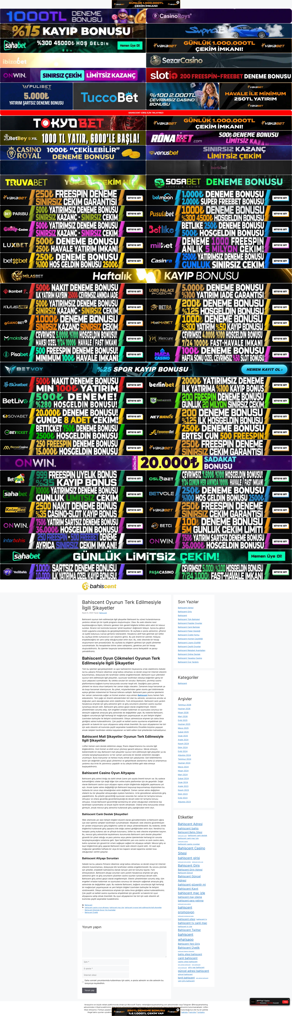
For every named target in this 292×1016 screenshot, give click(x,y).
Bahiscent (88, 905)
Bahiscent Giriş (185, 611)
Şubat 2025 (183, 732)
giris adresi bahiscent (184, 964)
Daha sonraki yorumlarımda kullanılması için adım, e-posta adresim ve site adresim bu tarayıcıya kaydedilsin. (124, 982)
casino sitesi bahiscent (187, 961)
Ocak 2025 (183, 736)
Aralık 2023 (183, 786)
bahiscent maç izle (117, 907)
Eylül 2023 (183, 798)
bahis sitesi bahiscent (190, 954)
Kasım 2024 (183, 743)
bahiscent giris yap (197, 862)
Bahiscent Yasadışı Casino (190, 658)
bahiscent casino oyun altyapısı (97, 907)
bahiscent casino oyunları (189, 844)
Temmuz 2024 (184, 759)
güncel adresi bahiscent (193, 971)
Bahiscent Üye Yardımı (188, 662)
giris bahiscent (196, 964)
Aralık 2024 (183, 740)
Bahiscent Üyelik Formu (188, 635)
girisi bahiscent (182, 967)
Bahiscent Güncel (185, 873)
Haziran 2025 (184, 724)
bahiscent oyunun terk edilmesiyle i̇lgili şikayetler (143, 907)
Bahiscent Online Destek (189, 654)
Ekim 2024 (183, 747)
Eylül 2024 (183, 751)
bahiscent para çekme (184, 904)
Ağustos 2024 (184, 755)
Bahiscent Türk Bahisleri (189, 619)
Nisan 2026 (183, 712)
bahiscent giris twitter (184, 862)
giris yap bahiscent (196, 967)
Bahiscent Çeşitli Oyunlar (189, 646)
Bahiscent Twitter (189, 930)
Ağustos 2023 (184, 802)
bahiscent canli (182, 835)
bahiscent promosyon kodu (186, 916)
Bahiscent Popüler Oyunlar (190, 623)
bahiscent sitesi (186, 919)
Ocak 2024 (183, 782)
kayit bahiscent (186, 977)
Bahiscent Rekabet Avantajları (191, 650)
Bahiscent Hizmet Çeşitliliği (190, 639)
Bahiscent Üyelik (189, 947)
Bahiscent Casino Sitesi (191, 850)
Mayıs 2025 (183, 728)
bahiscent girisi (189, 858)
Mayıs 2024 (183, 767)
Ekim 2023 (183, 794)
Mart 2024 (183, 774)
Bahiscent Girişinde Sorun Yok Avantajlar (100, 910)
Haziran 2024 (184, 763)
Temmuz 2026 (184, 705)
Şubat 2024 (183, 778)
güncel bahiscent (185, 974)
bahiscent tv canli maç (192, 923)
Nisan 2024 (183, 771)
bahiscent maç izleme (190, 897)
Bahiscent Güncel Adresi (189, 878)
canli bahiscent (188, 958)
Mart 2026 (183, 716)
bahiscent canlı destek (197, 835)
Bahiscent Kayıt (188, 888)
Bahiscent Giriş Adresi (190, 869)
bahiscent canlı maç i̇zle (188, 838)
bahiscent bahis (188, 828)
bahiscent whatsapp (186, 937)
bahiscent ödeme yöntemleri (186, 951)
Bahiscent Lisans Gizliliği (189, 643)
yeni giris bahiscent (186, 981)
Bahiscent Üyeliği (91, 912)
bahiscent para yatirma (190, 900)
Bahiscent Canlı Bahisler (189, 627)
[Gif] (146, 276)
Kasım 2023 (183, 790)
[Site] (73, 197)
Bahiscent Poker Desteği (189, 631)
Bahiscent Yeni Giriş (189, 943)
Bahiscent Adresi (185, 608)
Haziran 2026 (184, 709)
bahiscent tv (201, 919)
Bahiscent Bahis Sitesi (190, 832)
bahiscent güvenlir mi (192, 884)
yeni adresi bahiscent (202, 978)
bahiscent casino (183, 841)
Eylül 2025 (182, 720)
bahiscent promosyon (186, 910)
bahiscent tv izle (185, 926)
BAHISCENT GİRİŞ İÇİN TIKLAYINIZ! (146, 113)
